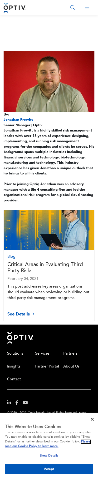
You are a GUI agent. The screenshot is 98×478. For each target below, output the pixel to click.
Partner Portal (47, 366)
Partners (70, 354)
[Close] (92, 419)
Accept (49, 469)
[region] (49, 445)
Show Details (49, 455)
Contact (14, 379)
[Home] (14, 7)
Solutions (15, 354)
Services (42, 354)
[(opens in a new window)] (11, 403)
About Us (71, 366)
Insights (13, 366)
